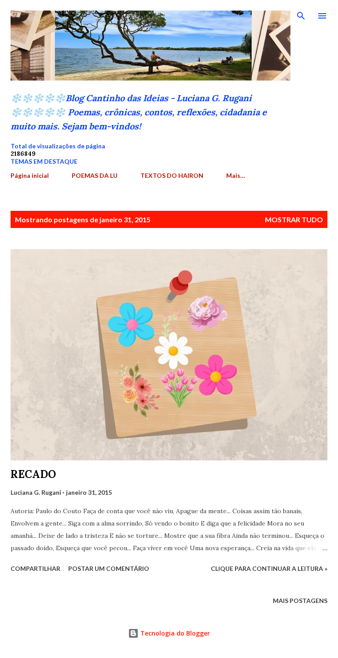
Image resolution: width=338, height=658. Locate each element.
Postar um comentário (108, 568)
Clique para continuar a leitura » (269, 568)
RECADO (33, 474)
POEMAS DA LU (95, 175)
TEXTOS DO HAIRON (171, 175)
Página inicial (30, 175)
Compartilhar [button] (35, 568)
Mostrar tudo (294, 219)
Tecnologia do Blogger (174, 633)
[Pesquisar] (301, 16)
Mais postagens (300, 600)
